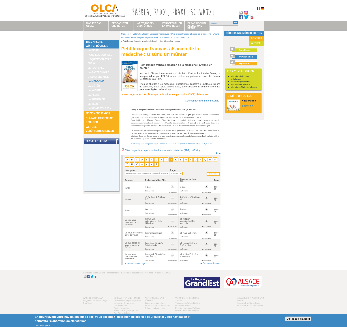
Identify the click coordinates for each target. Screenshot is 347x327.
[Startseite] (100, 11)
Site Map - (149, 273)
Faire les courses (100, 55)
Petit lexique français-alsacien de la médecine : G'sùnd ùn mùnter (160, 37)
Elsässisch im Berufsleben (248, 303)
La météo (94, 86)
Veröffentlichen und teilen (172, 24)
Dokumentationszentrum (155, 308)
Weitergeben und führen (145, 24)
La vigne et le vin (99, 108)
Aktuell (256, 43)
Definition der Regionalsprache (127, 300)
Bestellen (247, 105)
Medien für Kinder (98, 113)
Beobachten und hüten (127, 298)
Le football (96, 68)
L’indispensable (98, 77)
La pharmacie (97, 99)
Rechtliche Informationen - (94, 273)
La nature (94, 90)
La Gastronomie (98, 72)
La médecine (96, 81)
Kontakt (256, 38)
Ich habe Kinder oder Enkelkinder (240, 77)
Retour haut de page (136, 263)
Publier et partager (140, 34)
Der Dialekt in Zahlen (123, 313)
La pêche (94, 95)
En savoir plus (42, 325)
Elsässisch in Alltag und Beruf (196, 26)
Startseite (125, 34)
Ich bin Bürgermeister (240, 82)
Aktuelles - (159, 273)
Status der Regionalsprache (126, 311)
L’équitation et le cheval (99, 61)
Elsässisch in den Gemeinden (250, 305)
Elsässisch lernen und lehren (157, 305)
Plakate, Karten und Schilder (99, 120)
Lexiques (130, 170)
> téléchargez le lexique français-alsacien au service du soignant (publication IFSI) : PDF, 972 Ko (171, 144)
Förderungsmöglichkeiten (244, 33)
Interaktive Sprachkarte (124, 303)
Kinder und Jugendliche (155, 303)
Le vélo (93, 104)
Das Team (87, 303)
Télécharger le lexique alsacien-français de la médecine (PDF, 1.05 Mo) (162, 150)
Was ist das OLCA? (93, 298)
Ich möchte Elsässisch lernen (244, 87)
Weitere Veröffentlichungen (100, 129)
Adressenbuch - (114, 273)
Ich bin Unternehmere (240, 84)
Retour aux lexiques (211, 263)
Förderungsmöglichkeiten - (133, 273)
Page (172, 170)
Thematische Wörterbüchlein (97, 44)
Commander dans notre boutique (202, 100)
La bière (93, 50)
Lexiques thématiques (159, 34)
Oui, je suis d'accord (298, 318)
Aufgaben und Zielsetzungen (95, 300)
